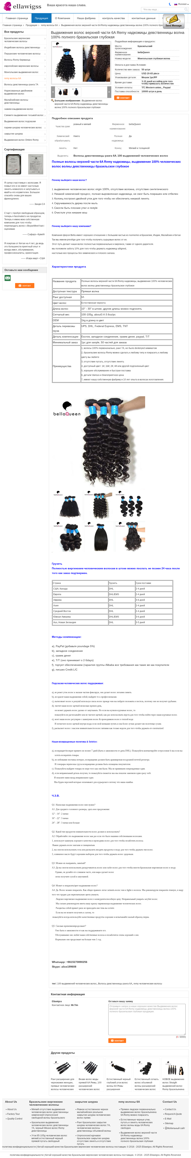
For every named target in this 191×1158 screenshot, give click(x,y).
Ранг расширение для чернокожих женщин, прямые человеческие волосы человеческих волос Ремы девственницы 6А (62, 1087)
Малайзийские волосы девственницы (16, 101)
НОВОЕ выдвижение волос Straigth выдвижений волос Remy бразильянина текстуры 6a (173, 1086)
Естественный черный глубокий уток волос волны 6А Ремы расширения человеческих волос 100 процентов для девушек (119, 1089)
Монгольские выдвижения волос (21, 72)
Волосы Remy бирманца (17, 60)
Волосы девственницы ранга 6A (115, 983)
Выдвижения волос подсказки (20, 121)
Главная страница (17, 18)
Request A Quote (173, 1114)
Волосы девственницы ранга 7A (21, 84)
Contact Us (170, 1109)
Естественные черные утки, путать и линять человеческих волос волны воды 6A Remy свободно (137, 1123)
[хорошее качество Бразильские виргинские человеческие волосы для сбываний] (13, 164)
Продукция (41, 18)
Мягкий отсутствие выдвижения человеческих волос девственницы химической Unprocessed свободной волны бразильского (50, 1113)
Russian (182, 4)
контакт (124, 97)
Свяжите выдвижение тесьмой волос (23, 115)
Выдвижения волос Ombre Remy (21, 140)
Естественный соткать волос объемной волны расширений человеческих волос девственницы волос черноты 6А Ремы (147, 1087)
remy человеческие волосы (148, 983)
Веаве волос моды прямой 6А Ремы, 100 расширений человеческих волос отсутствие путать (90, 1086)
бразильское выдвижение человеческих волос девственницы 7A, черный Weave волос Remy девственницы (50, 1126)
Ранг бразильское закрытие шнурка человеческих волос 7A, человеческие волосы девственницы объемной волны (94, 1126)
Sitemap (169, 1123)
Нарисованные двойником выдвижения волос (18, 92)
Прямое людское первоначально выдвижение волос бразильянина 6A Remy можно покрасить (138, 1112)
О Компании (62, 18)
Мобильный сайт (176, 1128)
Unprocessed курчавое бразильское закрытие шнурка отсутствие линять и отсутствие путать (94, 1139)
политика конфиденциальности (19, 1146)
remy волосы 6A (49, 25)
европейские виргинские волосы (21, 66)
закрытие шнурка (13, 133)
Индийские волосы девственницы (22, 47)
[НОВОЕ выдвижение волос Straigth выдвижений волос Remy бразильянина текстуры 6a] (175, 1068)
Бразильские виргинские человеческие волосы (17, 40)
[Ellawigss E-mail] (54, 1010)
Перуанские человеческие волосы (22, 53)
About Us (12, 1109)
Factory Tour (13, 1114)
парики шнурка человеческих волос (23, 127)
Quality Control (14, 1118)
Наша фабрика (86, 18)
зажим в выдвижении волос (18, 109)
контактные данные (144, 18)
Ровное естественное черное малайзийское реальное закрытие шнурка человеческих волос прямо (93, 1113)
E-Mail (168, 1118)
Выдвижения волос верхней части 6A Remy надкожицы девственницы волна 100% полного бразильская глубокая (81, 104)
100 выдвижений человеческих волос (77, 983)
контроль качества (113, 18)
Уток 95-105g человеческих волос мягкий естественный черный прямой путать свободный (49, 1138)
